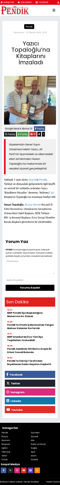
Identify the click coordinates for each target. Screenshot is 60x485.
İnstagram (17, 392)
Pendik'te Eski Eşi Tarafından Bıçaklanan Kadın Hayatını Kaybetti (29, 362)
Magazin (6, 444)
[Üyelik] (58, 2)
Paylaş (40, 128)
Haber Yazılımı (53, 481)
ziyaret (32, 179)
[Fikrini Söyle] (30, 470)
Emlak (5, 459)
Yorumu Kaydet (30, 287)
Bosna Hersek (33, 204)
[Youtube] (24, 470)
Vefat (4, 455)
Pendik (29, 26)
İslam (33, 455)
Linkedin (15, 401)
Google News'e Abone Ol (18, 128)
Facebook (16, 374)
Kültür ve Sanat (38, 444)
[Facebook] (3, 470)
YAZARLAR (43, 2)
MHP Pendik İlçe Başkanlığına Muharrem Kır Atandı (25, 314)
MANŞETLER (8, 2)
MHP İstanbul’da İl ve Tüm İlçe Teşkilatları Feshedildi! (25, 338)
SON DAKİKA (26, 2)
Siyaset (34, 436)
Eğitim (5, 448)
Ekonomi (6, 440)
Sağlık (34, 448)
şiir (52, 192)
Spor (33, 451)
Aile (32, 440)
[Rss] (37, 470)
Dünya (5, 436)
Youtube (17, 410)
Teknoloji (6, 451)
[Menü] (54, 10)
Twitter (15, 383)
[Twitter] (10, 470)
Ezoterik (34, 459)
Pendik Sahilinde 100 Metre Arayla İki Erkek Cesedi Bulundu (29, 350)
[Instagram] (17, 470)
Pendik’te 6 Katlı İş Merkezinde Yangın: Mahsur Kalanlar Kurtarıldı (30, 326)
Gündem (35, 432)
